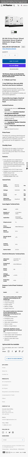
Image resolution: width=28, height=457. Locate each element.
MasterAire (8, 445)
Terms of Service (13, 449)
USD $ (25, 5)
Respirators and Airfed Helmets (10, 391)
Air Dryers (5, 388)
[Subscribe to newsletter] (22, 440)
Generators (5, 385)
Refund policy (21, 449)
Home (3, 367)
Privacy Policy (5, 449)
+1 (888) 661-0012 (6, 425)
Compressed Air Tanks (8, 395)
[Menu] (1, 5)
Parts (3, 401)
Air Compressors (6, 381)
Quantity (5, 52)
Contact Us (5, 374)
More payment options (14, 68)
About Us (4, 371)
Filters (4, 398)
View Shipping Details (9, 48)
